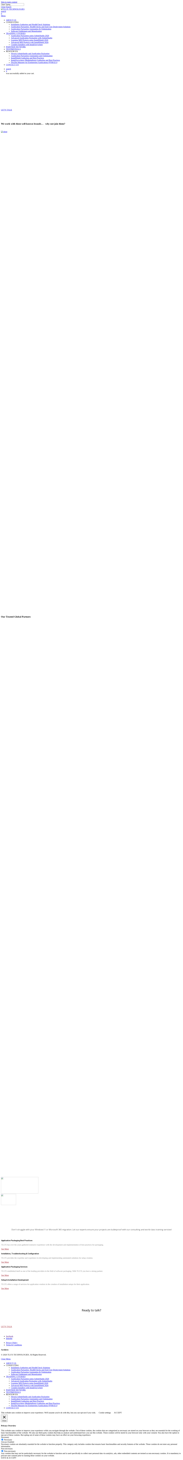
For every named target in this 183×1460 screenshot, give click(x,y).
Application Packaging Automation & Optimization (31, 1372)
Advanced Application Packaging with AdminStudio (31, 1381)
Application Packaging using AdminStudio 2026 (30, 1379)
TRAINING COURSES (16, 1377)
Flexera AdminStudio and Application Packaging (30, 1397)
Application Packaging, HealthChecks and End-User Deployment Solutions (40, 1370)
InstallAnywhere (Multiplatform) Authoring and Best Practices (35, 1403)
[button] (3, 16)
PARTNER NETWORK (16, 1390)
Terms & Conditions (14, 1345)
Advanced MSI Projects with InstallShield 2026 (29, 1385)
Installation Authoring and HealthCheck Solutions (30, 1368)
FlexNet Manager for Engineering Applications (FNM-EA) (34, 1406)
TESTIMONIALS (13, 1392)
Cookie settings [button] (105, 1413)
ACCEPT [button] (118, 1413)
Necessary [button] (5, 1437)
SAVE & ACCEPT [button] (8, 1458)
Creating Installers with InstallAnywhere (27, 1388)
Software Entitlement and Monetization (26, 1374)
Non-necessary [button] (7, 1449)
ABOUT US (11, 1363)
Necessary (8, 1440)
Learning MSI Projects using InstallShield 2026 (29, 1383)
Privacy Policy (11, 1343)
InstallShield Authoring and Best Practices (27, 1401)
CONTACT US (12, 1408)
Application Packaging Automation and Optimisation (32, 1399)
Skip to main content (9, 2)
